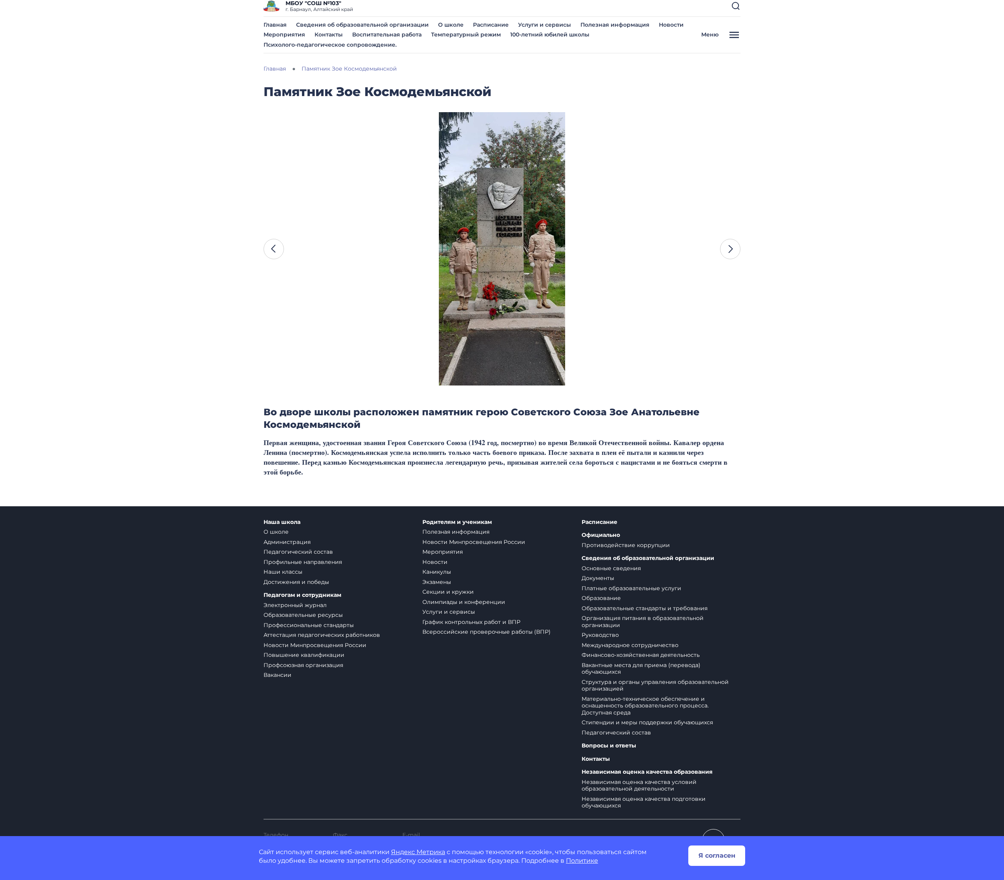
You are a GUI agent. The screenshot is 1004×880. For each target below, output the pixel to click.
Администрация (287, 541)
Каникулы (436, 571)
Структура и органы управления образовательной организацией (655, 685)
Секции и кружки (448, 591)
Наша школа (282, 522)
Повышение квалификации (304, 654)
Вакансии (277, 674)
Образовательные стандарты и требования (645, 608)
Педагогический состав (298, 551)
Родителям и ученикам (457, 522)
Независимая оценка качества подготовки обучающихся (644, 802)
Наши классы (283, 571)
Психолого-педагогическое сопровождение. (330, 44)
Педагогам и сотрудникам (302, 595)
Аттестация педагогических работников (322, 634)
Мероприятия (284, 34)
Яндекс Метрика (418, 852)
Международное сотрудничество (630, 645)
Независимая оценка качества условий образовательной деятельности (639, 785)
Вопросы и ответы (609, 745)
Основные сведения (611, 568)
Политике (582, 860)
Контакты (329, 34)
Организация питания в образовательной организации (643, 622)
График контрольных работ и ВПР (471, 621)
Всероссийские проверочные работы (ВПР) (486, 631)
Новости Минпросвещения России (315, 645)
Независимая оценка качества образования (647, 772)
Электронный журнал (295, 605)
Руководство (600, 634)
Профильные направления (303, 561)
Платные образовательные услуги (631, 588)
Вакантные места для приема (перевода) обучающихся (641, 669)
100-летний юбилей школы (549, 34)
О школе (451, 24)
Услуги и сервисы (544, 24)
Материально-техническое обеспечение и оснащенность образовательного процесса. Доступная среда (645, 705)
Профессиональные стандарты (309, 625)
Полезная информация (614, 24)
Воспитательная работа (387, 34)
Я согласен (716, 855)
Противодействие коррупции (626, 545)
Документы (598, 578)
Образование (601, 598)
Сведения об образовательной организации (362, 24)
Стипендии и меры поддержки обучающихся (647, 722)
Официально (601, 535)
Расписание (491, 24)
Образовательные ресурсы (303, 614)
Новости (671, 24)
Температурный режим (466, 34)
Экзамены (436, 581)
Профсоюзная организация (303, 665)
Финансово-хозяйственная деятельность (641, 654)
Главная (275, 24)
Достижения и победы (296, 581)
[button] (735, 6)
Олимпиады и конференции (463, 601)
